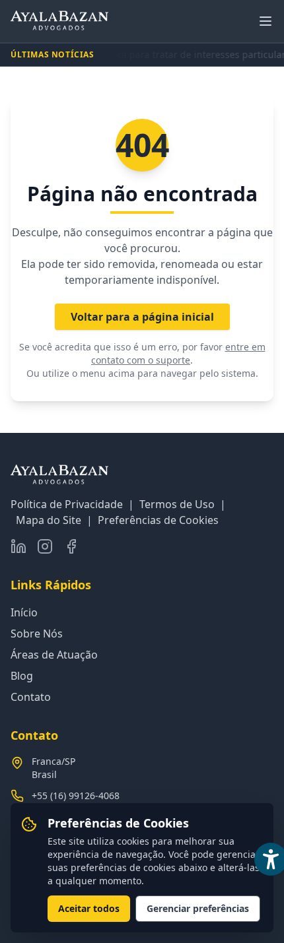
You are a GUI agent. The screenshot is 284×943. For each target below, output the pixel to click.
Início (24, 612)
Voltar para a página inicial (142, 316)
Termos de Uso (177, 504)
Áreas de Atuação (54, 654)
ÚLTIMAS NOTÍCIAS (52, 54)
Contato (31, 697)
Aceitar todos (89, 908)
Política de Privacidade (67, 504)
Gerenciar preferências (198, 908)
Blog (22, 675)
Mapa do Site (48, 520)
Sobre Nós (37, 633)
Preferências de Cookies (158, 520)
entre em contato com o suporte (178, 353)
